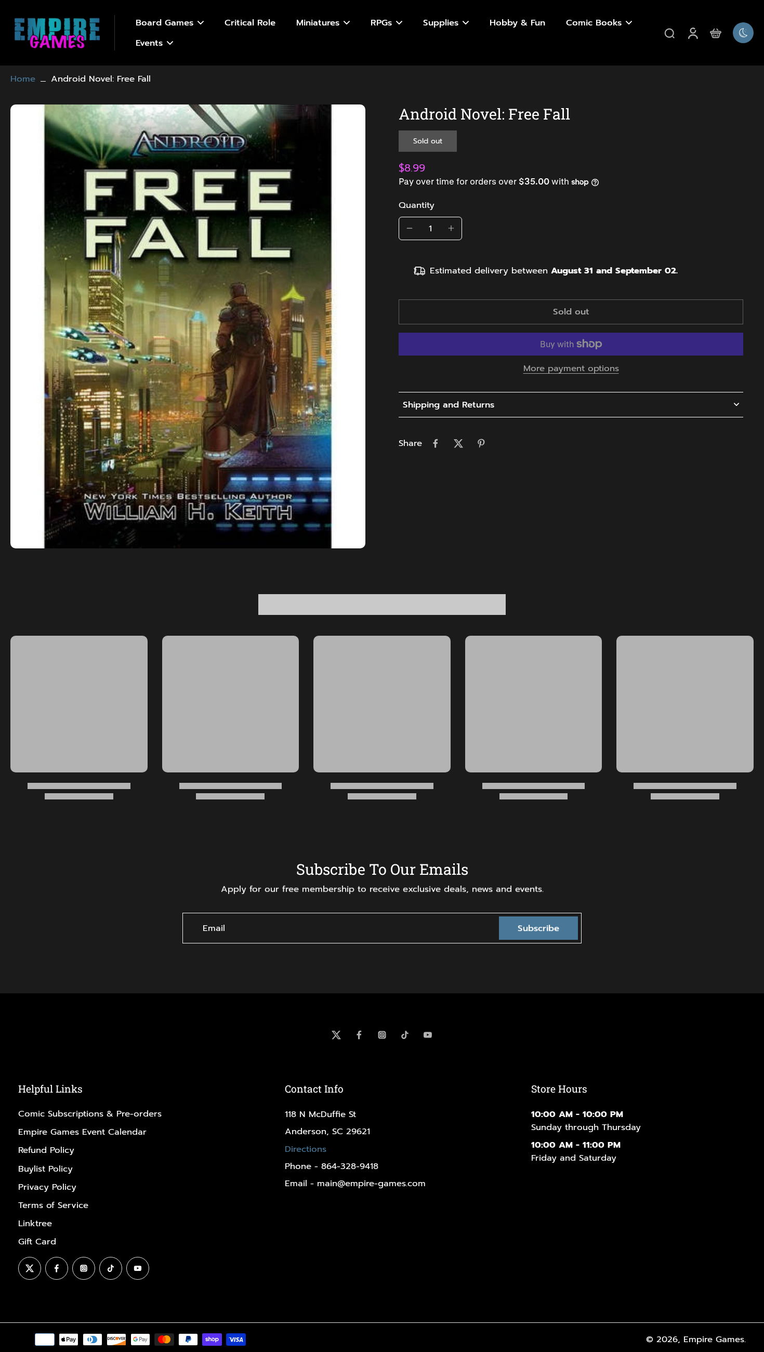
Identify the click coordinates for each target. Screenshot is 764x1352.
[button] (571, 312)
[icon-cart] (715, 32)
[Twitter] (336, 1034)
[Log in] (692, 32)
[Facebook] (359, 1034)
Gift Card (37, 1242)
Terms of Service (53, 1205)
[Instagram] (382, 1034)
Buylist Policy (45, 1169)
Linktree (35, 1223)
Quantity (416, 205)
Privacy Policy (47, 1187)
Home (22, 78)
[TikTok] (404, 1034)
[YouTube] (427, 1034)
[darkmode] (743, 32)
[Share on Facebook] (435, 443)
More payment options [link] (571, 369)
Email (214, 928)
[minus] (409, 228)
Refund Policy (46, 1150)
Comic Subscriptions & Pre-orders (90, 1114)
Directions (305, 1149)
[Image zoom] (187, 326)
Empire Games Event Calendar (82, 1132)
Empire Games (713, 1339)
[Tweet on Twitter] (458, 443)
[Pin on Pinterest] (481, 443)
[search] (669, 32)
